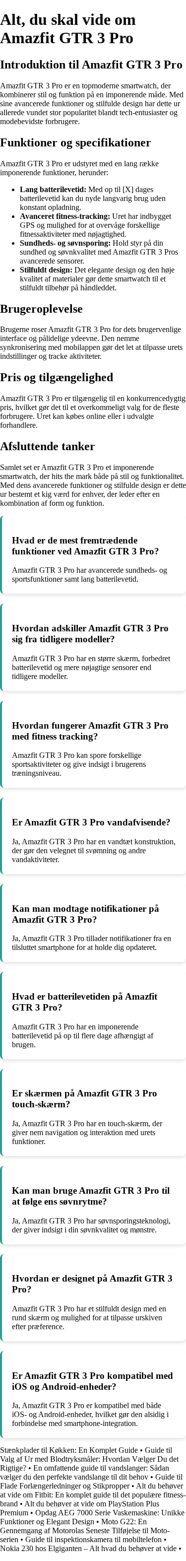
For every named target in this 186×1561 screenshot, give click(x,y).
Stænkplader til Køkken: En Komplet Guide (69, 1450)
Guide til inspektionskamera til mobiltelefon (93, 1539)
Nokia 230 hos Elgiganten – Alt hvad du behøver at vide (88, 1548)
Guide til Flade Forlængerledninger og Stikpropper (91, 1481)
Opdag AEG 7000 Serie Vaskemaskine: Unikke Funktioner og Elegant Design (92, 1517)
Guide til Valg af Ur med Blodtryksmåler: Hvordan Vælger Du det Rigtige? (89, 1459)
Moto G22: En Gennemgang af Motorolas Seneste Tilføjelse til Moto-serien (85, 1530)
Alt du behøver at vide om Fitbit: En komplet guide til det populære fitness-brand (93, 1495)
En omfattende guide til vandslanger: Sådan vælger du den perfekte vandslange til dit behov (84, 1472)
